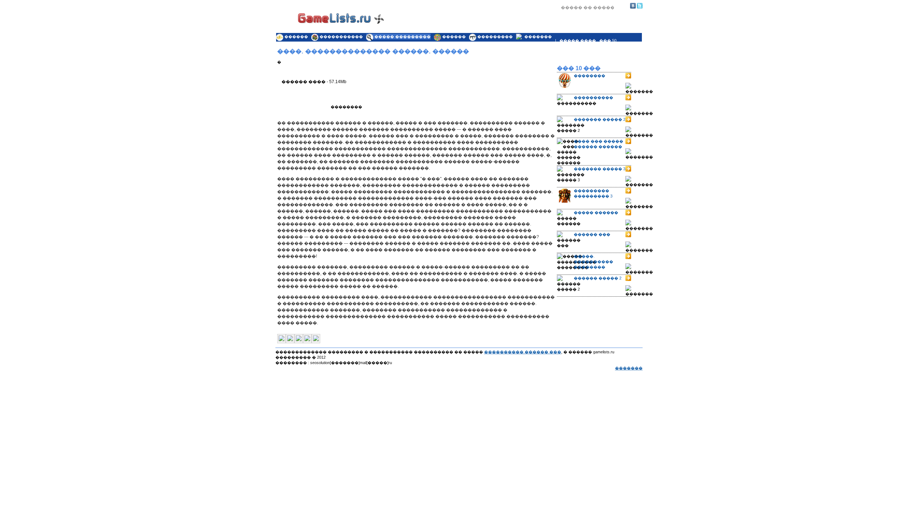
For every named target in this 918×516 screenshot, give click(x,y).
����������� (341, 36)
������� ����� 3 (599, 169)
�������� (589, 75)
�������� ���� (590, 27)
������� (538, 36)
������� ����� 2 (599, 119)
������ (296, 36)
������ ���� (529, 27)
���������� (593, 97)
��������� (495, 36)
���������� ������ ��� (522, 352)
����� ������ (596, 212)
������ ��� (592, 234)
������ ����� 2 (597, 278)
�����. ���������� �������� (593, 261)
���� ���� (429, 27)
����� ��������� (402, 36)
